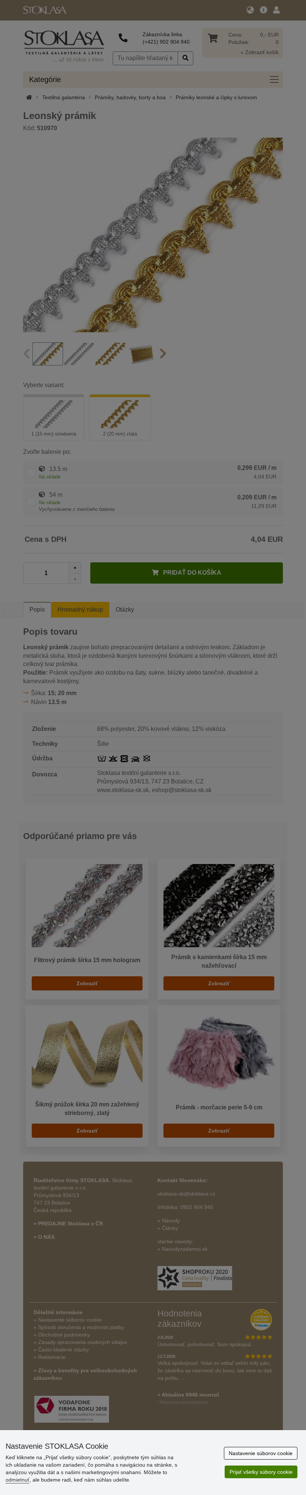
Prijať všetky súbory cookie (261, 1472)
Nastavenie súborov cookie (261, 1453)
